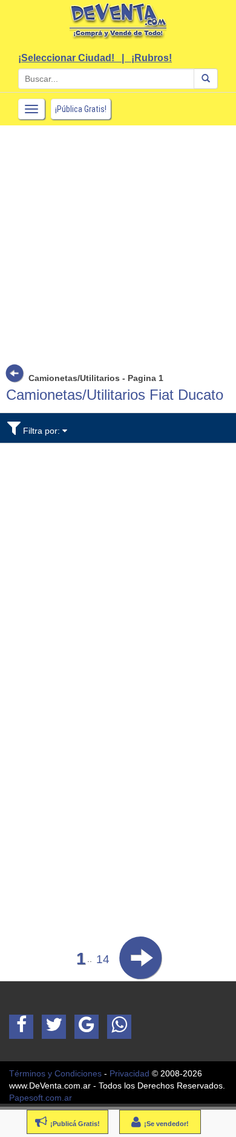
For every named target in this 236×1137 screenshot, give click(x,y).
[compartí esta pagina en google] (86, 1027)
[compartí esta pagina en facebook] (21, 1027)
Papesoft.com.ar (40, 1097)
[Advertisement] (118, 243)
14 (103, 959)
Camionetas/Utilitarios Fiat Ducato (114, 394)
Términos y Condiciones (55, 1073)
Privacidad (129, 1073)
